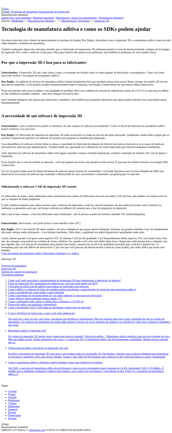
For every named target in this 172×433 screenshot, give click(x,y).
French (11, 394)
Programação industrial (111, 17)
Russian (12, 418)
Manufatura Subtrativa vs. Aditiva (61, 253)
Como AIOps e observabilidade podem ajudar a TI (35, 298)
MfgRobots (17, 20)
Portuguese (14, 400)
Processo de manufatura (14, 265)
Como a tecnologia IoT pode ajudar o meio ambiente (36, 292)
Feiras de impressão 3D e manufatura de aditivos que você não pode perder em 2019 (52, 283)
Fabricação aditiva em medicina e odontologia (32, 304)
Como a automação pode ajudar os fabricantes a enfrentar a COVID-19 (45, 301)
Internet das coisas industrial (16, 17)
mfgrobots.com (37, 430)
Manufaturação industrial (41, 20)
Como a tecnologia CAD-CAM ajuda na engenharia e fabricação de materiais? (49, 307)
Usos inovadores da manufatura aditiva (22, 253)
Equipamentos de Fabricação (54, 11)
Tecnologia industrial (12, 274)
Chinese (12, 403)
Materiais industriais (43, 17)
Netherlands (14, 415)
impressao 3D (102, 20)
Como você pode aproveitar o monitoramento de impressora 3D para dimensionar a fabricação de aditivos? (64, 280)
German (12, 391)
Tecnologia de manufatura (24, 11)
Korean (12, 412)
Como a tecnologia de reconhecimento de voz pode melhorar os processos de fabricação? (55, 295)
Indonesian (14, 406)
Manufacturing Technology (75, 20)
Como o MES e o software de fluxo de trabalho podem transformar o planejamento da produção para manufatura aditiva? (72, 289)
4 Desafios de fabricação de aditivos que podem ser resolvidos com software (48, 286)
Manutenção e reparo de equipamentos (76, 17)
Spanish (12, 397)
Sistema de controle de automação (19, 271)
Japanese (12, 409)
